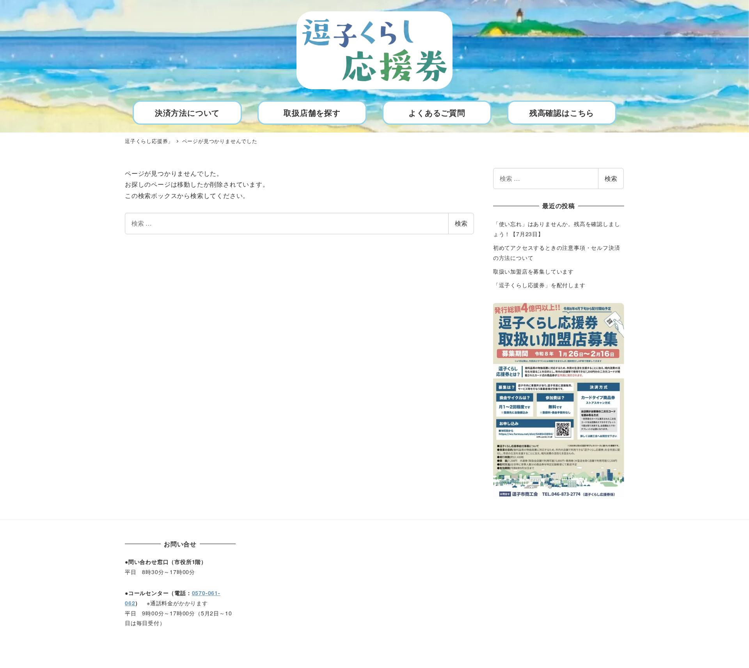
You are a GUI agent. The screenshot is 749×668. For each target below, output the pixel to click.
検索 (461, 223)
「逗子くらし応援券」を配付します (539, 285)
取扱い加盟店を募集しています (533, 271)
